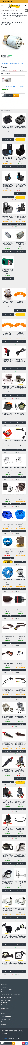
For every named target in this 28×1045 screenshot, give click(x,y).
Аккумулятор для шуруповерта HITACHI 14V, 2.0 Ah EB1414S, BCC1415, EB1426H (7, 185)
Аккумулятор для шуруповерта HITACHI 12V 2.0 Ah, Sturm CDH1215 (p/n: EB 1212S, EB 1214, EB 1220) (20, 158)
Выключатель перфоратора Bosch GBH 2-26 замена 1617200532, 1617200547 (8, 360)
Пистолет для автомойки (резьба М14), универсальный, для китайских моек (7, 635)
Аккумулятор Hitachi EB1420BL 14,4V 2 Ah (7, 158)
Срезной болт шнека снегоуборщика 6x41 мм (20, 882)
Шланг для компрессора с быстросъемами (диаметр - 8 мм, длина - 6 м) (20, 303)
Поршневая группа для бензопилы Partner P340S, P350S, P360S (8, 496)
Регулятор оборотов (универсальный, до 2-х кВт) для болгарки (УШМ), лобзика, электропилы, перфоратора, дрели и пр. (7, 415)
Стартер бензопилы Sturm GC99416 (20, 909)
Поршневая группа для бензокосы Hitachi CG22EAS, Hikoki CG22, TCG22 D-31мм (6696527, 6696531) (8, 387)
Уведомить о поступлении (20, 139)
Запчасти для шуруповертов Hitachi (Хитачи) (15, 15)
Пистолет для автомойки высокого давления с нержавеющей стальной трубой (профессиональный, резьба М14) (20, 662)
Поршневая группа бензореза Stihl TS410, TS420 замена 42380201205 (20, 716)
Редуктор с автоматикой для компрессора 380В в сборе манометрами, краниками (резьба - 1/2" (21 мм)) (7, 828)
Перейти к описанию (7, 59)
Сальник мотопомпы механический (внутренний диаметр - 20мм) (8, 882)
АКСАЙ (11, 56)
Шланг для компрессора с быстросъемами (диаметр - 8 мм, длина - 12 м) (20, 333)
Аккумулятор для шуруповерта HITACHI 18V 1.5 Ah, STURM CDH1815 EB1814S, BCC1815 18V (20, 185)
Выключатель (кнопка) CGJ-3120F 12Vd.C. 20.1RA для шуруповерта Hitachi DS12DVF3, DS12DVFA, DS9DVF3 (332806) (20, 216)
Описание (4, 70)
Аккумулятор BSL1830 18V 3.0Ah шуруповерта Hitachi (20, 127)
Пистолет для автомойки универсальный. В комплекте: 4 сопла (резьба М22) (20, 689)
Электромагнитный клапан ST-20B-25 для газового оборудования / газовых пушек (20, 550)
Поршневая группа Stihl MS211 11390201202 (20, 495)
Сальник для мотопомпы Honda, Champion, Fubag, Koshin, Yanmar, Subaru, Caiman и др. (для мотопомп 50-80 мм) (7, 855)
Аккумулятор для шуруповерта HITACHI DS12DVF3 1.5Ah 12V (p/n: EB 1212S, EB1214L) (7, 216)
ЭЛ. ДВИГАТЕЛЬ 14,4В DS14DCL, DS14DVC (13, 86)
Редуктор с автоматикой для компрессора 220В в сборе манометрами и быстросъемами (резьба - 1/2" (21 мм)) (20, 770)
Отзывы (21, 70)
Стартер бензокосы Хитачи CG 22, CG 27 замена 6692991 (20, 415)
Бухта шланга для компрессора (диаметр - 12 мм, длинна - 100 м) (8, 581)
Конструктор (6, 1038)
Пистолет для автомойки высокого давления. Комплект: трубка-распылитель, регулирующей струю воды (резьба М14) (7, 689)
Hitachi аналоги (18, 13)
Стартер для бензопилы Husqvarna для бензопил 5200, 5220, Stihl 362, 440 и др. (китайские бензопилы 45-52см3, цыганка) (8, 442)
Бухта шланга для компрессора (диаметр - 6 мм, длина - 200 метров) (8, 523)
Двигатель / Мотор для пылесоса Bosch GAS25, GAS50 (7, 303)
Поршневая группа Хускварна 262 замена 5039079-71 (20, 387)
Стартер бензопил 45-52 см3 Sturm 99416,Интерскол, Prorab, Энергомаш (8, 909)
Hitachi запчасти (8, 13)
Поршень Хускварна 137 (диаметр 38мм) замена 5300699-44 (20, 469)
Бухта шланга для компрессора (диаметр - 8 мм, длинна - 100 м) (20, 523)
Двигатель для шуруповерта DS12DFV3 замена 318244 (20, 243)
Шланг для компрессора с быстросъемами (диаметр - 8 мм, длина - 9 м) (8, 333)
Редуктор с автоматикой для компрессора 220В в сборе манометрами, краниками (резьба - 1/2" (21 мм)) (20, 801)
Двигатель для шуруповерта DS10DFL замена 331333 (7, 243)
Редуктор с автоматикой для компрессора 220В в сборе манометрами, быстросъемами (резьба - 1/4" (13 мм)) (7, 801)
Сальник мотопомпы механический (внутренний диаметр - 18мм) (20, 855)
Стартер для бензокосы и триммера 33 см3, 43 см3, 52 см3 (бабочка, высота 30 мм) (20, 963)
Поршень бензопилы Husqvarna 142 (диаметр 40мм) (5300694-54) (7, 469)
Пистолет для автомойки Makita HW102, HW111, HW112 (8, 662)
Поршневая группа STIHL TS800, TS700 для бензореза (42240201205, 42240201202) (7, 716)
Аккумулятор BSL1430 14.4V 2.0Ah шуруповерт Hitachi (7, 127)
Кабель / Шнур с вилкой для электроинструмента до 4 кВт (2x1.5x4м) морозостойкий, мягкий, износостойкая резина (20, 360)
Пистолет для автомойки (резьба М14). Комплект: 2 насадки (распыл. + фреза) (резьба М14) (20, 635)
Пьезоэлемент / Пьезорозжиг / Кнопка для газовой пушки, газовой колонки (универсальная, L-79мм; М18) (20, 743)
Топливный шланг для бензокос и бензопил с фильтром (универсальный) (20, 442)
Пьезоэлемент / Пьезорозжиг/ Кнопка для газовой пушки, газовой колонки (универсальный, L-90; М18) (7, 770)
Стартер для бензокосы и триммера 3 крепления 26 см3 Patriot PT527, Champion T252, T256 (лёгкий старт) (8, 963)
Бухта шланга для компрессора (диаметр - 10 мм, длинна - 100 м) (8, 550)
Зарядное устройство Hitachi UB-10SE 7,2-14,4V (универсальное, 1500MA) (7, 270)
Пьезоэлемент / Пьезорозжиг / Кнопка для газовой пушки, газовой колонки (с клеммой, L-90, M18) (7, 743)
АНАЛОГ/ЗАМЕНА (13, 70)
